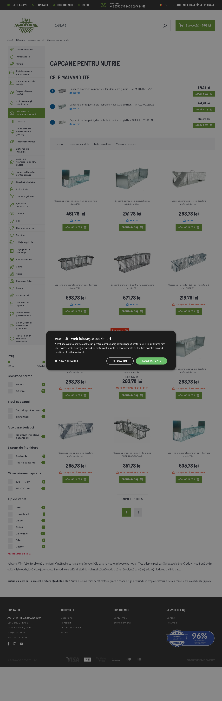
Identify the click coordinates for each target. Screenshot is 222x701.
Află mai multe (77, 352)
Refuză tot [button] (120, 360)
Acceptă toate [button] (151, 360)
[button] (66, 361)
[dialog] (111, 350)
